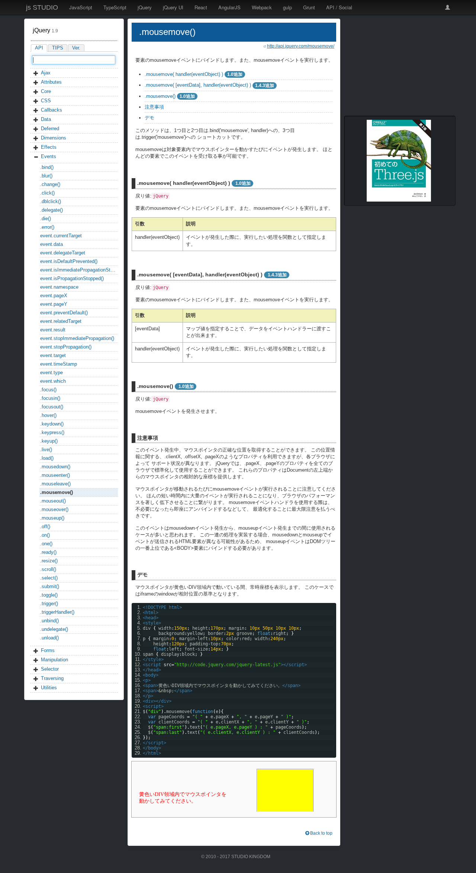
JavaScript (80, 7)
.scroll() (48, 569)
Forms (48, 650)
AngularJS (229, 7)
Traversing (52, 678)
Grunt (309, 7)
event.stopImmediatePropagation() (77, 338)
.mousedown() (55, 466)
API (39, 48)
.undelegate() (54, 629)
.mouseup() (52, 518)
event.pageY (53, 304)
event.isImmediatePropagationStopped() (79, 270)
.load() (47, 458)
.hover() (48, 415)
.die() (45, 218)
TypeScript (114, 7)
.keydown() (52, 424)
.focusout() (51, 407)
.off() (45, 526)
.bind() (47, 167)
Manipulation (54, 659)
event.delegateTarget (62, 253)
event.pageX (53, 295)
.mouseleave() (55, 484)
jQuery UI (173, 7)
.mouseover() (54, 509)
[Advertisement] (400, 65)
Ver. (76, 48)
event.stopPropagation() (65, 347)
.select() (49, 578)
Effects (49, 147)
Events (48, 156)
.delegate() (51, 210)
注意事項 (154, 107)
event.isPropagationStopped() (72, 278)
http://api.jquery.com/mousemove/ (300, 46)
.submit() (49, 586)
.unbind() (49, 620)
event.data (51, 244)
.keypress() (52, 432)
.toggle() (49, 595)
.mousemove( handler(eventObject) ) (184, 74)
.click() (47, 193)
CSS (46, 100)
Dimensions (53, 138)
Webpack (262, 7)
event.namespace (59, 287)
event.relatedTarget (60, 321)
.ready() (48, 552)
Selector (50, 669)
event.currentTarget (61, 235)
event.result (52, 330)
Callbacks (51, 110)
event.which (53, 381)
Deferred (50, 128)
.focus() (48, 389)
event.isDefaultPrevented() (68, 261)
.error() (47, 227)
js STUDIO (42, 7)
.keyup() (49, 441)
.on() (45, 535)
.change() (50, 184)
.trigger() (49, 603)
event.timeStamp (58, 364)
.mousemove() (56, 492)
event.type (51, 372)
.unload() (49, 638)
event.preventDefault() (64, 312)
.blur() (46, 176)
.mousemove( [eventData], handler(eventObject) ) (198, 85)
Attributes (51, 82)
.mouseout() (53, 501)
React (200, 7)
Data (46, 119)
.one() (46, 543)
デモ (149, 118)
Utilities (49, 687)
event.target (53, 355)
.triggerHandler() (57, 612)
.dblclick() (50, 201)
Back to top (320, 833)
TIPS (57, 48)
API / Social (339, 7)
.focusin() (50, 398)
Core (46, 91)
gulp (287, 7)
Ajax (46, 73)
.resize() (49, 561)
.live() (46, 449)
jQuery (145, 7)
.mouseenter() (55, 475)
